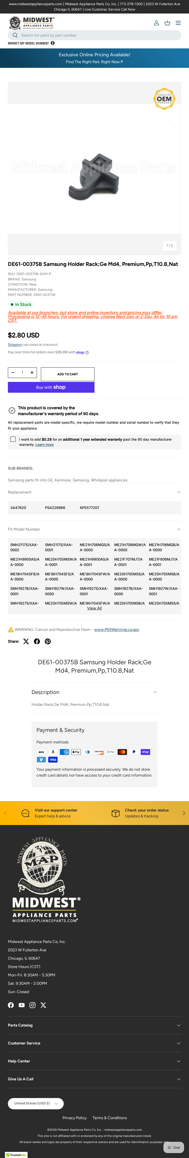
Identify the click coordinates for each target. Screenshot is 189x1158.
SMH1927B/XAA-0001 (24, 591)
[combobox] (94, 35)
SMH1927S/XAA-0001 (94, 591)
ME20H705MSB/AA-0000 (164, 576)
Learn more (44, 444)
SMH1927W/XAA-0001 (164, 591)
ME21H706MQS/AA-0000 (95, 547)
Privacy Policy (75, 1117)
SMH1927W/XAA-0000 (60, 591)
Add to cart (67, 374)
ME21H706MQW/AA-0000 (130, 547)
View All (94, 608)
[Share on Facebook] (37, 641)
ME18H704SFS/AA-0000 (59, 576)
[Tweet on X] (26, 641)
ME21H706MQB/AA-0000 (164, 547)
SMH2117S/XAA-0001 (59, 547)
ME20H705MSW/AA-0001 (61, 562)
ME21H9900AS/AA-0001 (94, 562)
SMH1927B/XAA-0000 (128, 591)
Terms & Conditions (110, 1117)
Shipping (14, 345)
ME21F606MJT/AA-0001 (163, 562)
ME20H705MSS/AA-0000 (129, 576)
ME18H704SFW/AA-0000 (95, 576)
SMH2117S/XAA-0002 (24, 547)
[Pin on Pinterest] (47, 641)
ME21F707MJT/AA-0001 (128, 562)
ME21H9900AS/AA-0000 (24, 562)
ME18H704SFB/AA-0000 (24, 576)
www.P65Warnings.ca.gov (116, 629)
